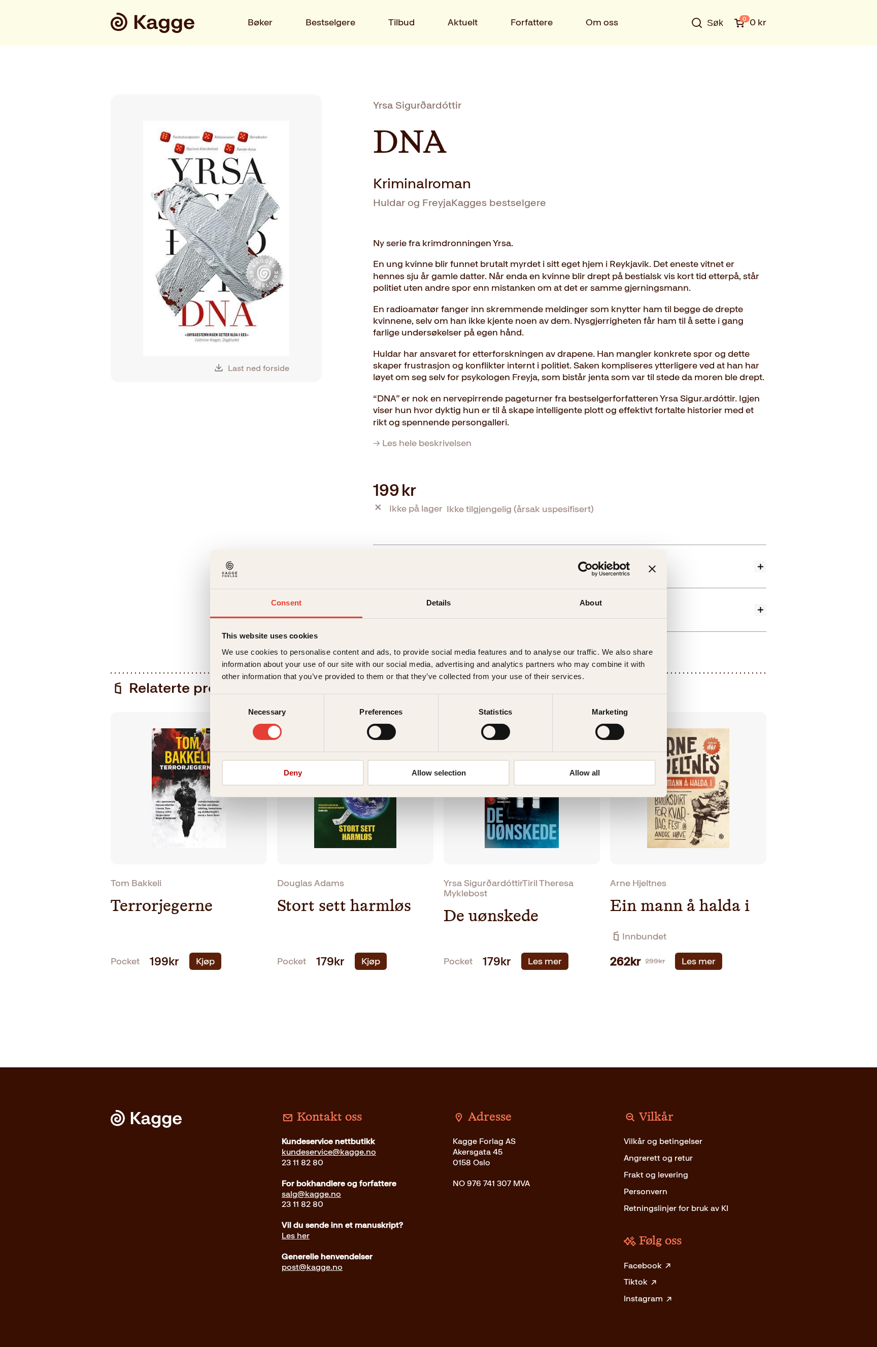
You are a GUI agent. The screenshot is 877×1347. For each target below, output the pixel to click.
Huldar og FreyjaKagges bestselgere (459, 202)
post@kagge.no (312, 1267)
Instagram (643, 1298)
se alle (674, 54)
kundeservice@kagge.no (329, 1152)
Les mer (545, 961)
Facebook (643, 1265)
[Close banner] (652, 569)
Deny (293, 772)
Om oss (602, 22)
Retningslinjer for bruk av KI (676, 1208)
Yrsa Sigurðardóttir (417, 105)
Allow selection (439, 772)
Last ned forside (258, 368)
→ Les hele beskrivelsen (422, 443)
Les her (296, 1235)
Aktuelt (463, 22)
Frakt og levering (656, 1175)
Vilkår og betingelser (663, 1141)
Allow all (584, 772)
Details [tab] (438, 602)
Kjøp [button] (205, 961)
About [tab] (591, 602)
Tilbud (401, 22)
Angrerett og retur (658, 1158)
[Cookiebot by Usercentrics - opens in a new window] (585, 569)
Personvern (645, 1191)
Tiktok (636, 1282)
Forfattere (532, 22)
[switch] (381, 732)
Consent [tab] (286, 602)
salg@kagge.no (311, 1194)
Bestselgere (330, 22)
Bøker (260, 22)
